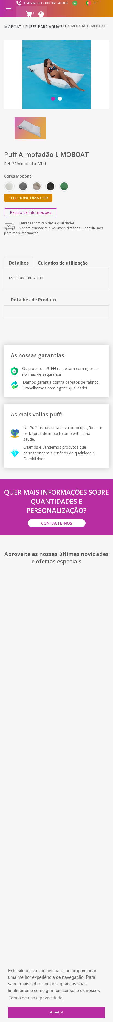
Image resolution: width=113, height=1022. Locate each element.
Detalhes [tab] (19, 263)
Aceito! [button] (56, 1012)
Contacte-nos (56, 523)
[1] (56, 74)
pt (95, 3)
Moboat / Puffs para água (31, 26)
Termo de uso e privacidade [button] (36, 998)
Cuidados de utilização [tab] (63, 263)
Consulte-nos (92, 228)
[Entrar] (42, 15)
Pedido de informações (30, 212)
